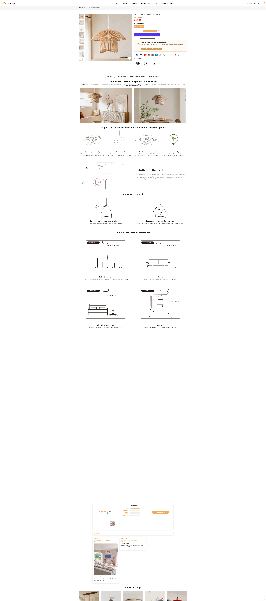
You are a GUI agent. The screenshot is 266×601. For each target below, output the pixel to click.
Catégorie (142, 3)
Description (110, 76)
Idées (171, 3)
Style (157, 3)
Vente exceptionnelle (122, 3)
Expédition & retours (153, 76)
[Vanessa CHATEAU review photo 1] (106, 559)
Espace (150, 3)
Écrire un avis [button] (160, 512)
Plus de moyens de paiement (147, 38)
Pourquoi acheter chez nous (137, 76)
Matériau (164, 3)
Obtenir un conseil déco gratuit (151, 49)
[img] (97, 538)
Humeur (133, 3)
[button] (137, 17)
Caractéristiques (121, 76)
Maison (81, 7)
